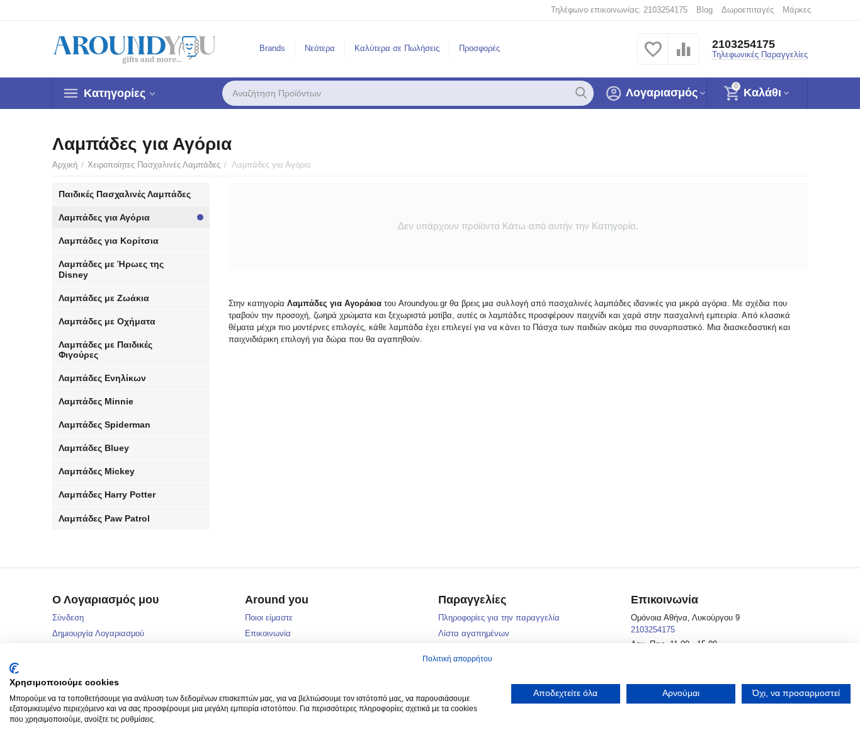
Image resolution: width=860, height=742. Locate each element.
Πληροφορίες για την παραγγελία (499, 617)
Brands (272, 48)
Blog (704, 9)
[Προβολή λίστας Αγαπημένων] (653, 56)
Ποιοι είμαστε (269, 617)
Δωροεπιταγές (747, 9)
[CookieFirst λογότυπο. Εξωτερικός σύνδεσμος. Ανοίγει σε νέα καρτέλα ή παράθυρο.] (14, 668)
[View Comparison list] (684, 56)
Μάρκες (797, 9)
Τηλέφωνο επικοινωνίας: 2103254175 (619, 9)
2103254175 (743, 44)
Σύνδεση (68, 617)
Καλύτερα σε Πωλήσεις (396, 48)
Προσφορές (479, 48)
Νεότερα (320, 48)
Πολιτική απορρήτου (457, 658)
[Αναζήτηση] (581, 93)
